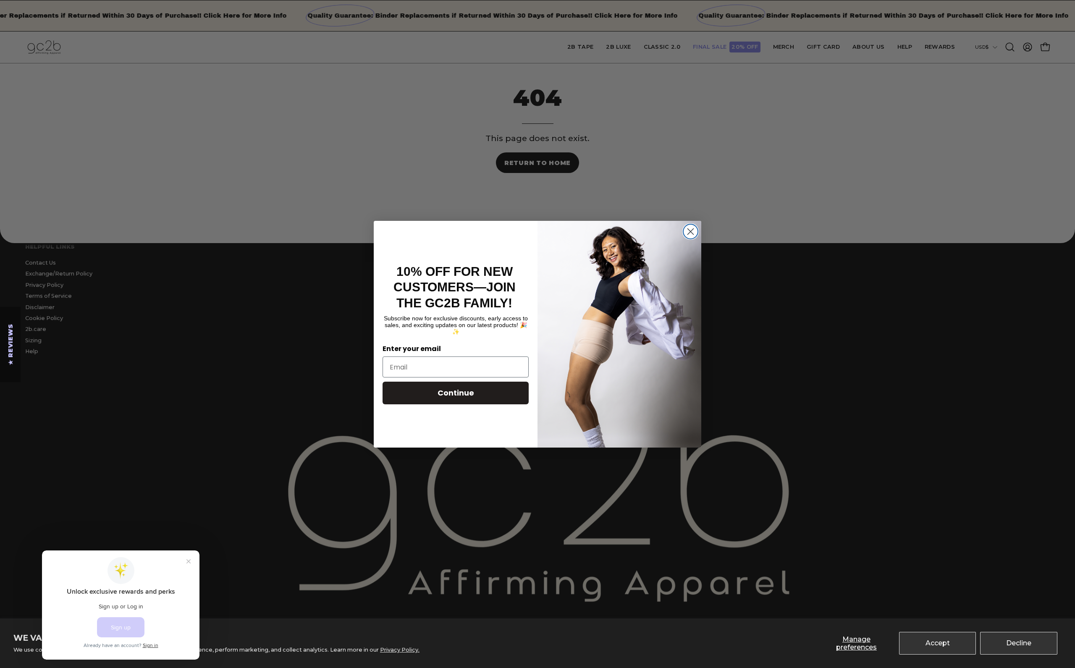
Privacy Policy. (400, 650)
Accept (938, 643)
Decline (1018, 643)
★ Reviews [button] (10, 344)
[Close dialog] (690, 231)
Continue (456, 393)
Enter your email (412, 349)
